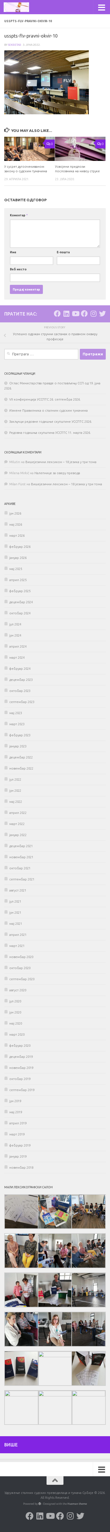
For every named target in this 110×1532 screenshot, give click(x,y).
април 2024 (18, 646)
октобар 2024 (19, 613)
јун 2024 (15, 635)
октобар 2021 (19, 868)
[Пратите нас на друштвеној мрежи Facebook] (57, 313)
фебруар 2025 (19, 591)
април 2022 (18, 812)
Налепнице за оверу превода (57, 473)
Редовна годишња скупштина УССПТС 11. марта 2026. (50, 432)
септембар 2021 (21, 879)
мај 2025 (15, 569)
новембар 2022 (21, 768)
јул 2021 (15, 901)
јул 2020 (15, 1001)
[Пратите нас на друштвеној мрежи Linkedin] (66, 313)
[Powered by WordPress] (39, 1503)
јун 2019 (15, 1101)
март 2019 (17, 1134)
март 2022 (17, 824)
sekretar (14, 44)
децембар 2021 (21, 846)
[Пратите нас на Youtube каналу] (75, 313)
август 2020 (17, 990)
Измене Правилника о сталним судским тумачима (48, 410)
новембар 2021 (21, 857)
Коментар (19, 215)
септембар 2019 (21, 1090)
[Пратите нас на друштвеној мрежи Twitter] (102, 313)
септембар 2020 (21, 979)
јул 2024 (15, 624)
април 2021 (18, 934)
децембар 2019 (21, 1056)
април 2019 (18, 1123)
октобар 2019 (19, 1079)
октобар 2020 (19, 968)
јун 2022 (15, 790)
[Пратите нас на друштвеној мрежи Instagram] (93, 313)
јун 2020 (15, 1012)
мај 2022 (15, 801)
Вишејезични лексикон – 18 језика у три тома (60, 462)
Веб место (18, 269)
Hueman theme (77, 1503)
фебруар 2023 (19, 735)
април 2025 (18, 580)
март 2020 (17, 1034)
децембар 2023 (21, 679)
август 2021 (17, 890)
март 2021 (17, 946)
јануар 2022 (18, 835)
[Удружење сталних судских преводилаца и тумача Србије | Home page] (21, 7)
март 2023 (17, 724)
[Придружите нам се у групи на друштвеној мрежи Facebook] (84, 313)
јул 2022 (15, 779)
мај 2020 (15, 1023)
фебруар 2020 (19, 1045)
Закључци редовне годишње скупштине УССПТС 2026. (50, 421)
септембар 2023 (21, 702)
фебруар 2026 (19, 546)
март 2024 (17, 657)
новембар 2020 (21, 957)
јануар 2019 (18, 1156)
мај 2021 (15, 923)
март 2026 (17, 535)
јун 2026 (15, 513)
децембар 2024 (21, 602)
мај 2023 (15, 713)
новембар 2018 (21, 1167)
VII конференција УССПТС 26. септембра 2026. (45, 399)
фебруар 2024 (19, 668)
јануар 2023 (18, 746)
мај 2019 (15, 1112)
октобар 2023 (19, 691)
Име (13, 252)
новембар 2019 (21, 1067)
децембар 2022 (21, 757)
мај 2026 (15, 524)
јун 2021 (15, 912)
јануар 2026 (18, 557)
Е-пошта (63, 252)
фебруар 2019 (19, 1145)
